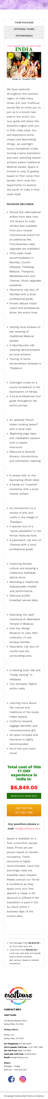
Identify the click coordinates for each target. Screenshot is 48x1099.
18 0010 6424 (30, 1054)
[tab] (24, 22)
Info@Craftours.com (19, 1057)
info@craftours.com (27, 828)
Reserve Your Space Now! (24, 796)
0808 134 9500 (24, 1050)
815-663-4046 (25, 1044)
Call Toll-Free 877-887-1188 (24, 810)
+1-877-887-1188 (35, 1047)
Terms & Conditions (36, 1096)
